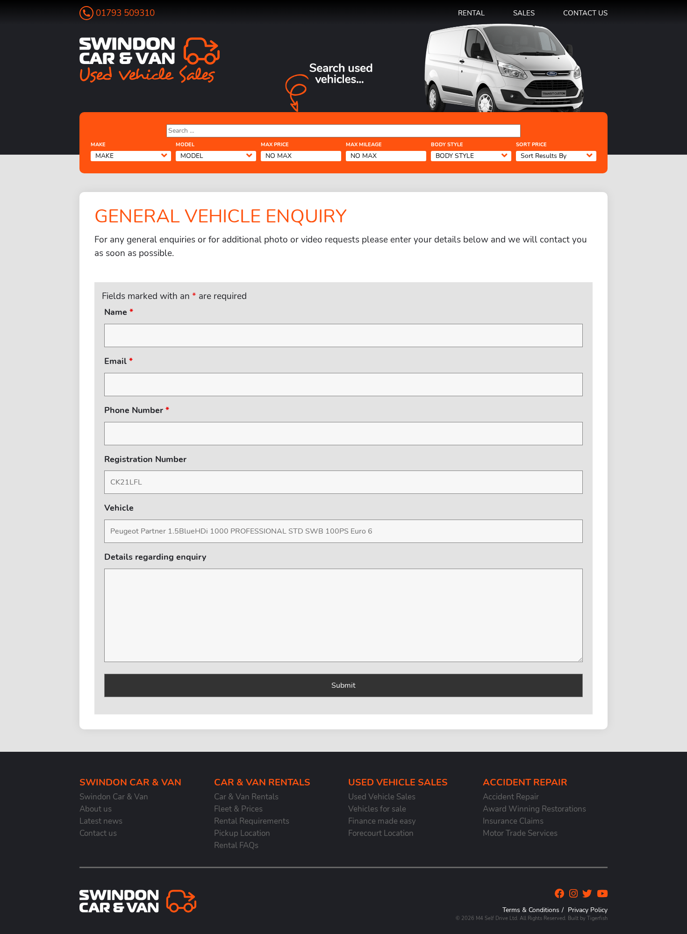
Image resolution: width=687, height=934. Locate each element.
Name (118, 312)
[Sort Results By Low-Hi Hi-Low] (556, 155)
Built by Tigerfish (588, 918)
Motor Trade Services (520, 833)
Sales (524, 13)
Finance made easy (382, 821)
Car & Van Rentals (246, 796)
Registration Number (145, 459)
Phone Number (136, 410)
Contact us (585, 13)
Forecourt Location (381, 833)
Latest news (100, 821)
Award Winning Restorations (534, 809)
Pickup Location (242, 833)
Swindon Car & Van (113, 796)
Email (118, 361)
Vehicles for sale (377, 809)
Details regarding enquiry (155, 557)
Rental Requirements (251, 821)
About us (95, 809)
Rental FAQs (236, 845)
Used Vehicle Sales (381, 796)
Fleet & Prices (238, 809)
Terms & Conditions (530, 909)
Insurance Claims (513, 821)
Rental (471, 13)
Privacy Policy (588, 909)
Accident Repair (511, 796)
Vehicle (119, 507)
